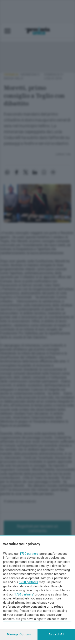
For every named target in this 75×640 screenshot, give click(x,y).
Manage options (19, 634)
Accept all (56, 634)
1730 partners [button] (29, 554)
